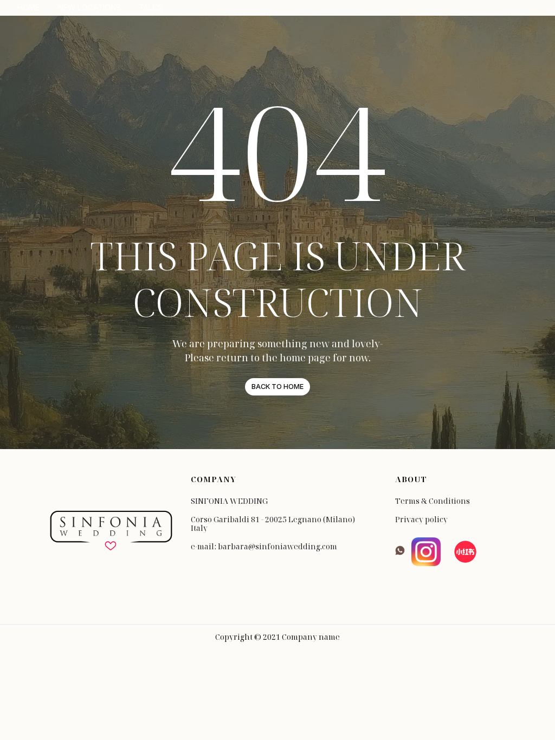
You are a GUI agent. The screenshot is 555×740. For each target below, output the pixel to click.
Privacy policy (421, 519)
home (28, 7)
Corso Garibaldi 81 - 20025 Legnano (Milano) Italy (273, 524)
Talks (151, 7)
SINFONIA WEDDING (229, 501)
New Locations (89, 7)
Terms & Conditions (432, 501)
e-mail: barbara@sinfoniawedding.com (264, 546)
